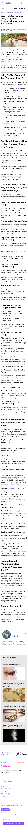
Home (2, 12)
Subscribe (5, 810)
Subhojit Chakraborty (19, 633)
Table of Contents (19, 8)
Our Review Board (6, 781)
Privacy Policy (5, 791)
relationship (18, 378)
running (18, 88)
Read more (5, 648)
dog (19, 270)
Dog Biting (11, 488)
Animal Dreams (9, 12)
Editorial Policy (5, 794)
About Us (4, 786)
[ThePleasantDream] (7, 3)
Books (3, 779)
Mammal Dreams (19, 12)
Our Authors (4, 784)
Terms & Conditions (7, 789)
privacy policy (6, 819)
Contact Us (4, 796)
